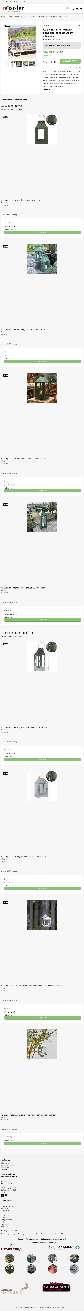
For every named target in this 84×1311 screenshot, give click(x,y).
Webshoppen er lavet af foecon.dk (57, 1307)
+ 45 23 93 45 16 (7, 2)
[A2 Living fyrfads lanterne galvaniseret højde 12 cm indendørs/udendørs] (42, 1070)
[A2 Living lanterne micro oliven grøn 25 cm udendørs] (42, 155)
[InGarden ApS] (13, 8)
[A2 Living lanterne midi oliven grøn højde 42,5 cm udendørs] (42, 414)
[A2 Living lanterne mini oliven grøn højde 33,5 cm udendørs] (42, 285)
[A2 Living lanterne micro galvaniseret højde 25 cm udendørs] (42, 683)
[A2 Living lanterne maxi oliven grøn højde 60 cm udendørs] (42, 543)
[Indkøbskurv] (77, 8)
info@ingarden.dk (20, 2)
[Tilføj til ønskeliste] (79, 25)
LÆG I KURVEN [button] (70, 61)
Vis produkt (43, 232)
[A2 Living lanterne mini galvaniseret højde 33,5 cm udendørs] (42, 812)
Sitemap (4, 1192)
